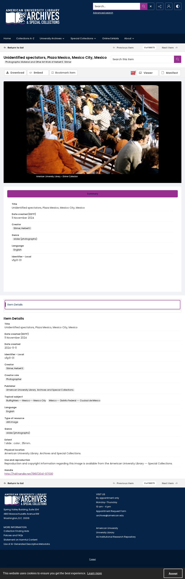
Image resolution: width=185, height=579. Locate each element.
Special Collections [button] (82, 38)
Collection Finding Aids (16, 531)
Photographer (13, 379)
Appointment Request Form (111, 511)
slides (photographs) (25, 238)
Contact (92, 559)
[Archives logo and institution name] (32, 16)
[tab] (92, 193)
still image (12, 422)
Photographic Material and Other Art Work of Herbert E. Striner (38, 61)
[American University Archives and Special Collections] (26, 499)
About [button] (127, 38)
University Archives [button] (51, 38)
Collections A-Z (25, 38)
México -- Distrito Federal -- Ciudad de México (74, 400)
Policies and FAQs (13, 535)
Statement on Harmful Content (20, 539)
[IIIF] (133, 73)
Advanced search (103, 12)
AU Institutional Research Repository (116, 536)
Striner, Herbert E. (22, 228)
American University (107, 528)
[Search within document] (177, 59)
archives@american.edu (110, 515)
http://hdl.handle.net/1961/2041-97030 (29, 474)
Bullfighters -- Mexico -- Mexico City (26, 400)
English (17, 249)
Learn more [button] (94, 573)
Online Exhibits (110, 38)
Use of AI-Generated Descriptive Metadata (27, 544)
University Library (105, 532)
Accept (173, 573)
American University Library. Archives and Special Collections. (40, 389)
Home (7, 38)
